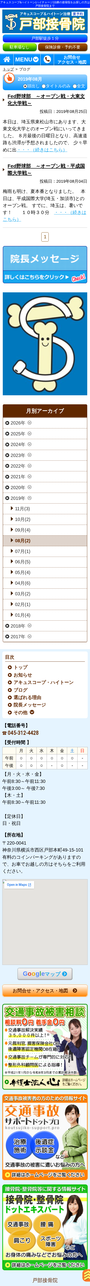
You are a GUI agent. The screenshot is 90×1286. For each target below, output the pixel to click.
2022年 (18, 465)
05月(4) (22, 572)
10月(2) (22, 519)
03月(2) (22, 593)
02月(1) (22, 604)
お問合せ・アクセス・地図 (40, 990)
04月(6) (22, 583)
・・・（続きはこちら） (42, 149)
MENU (23, 59)
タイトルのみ (58, 86)
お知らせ (23, 674)
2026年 (18, 422)
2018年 (18, 625)
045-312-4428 (23, 733)
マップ (42, 973)
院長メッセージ (30, 704)
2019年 (18, 498)
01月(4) (22, 615)
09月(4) (22, 530)
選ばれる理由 (28, 697)
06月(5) (22, 561)
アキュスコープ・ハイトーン (44, 682)
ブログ (21, 689)
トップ (8, 69)
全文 (81, 86)
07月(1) (22, 551)
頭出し (33, 86)
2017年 (18, 636)
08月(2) (22, 540)
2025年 (18, 433)
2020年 (18, 487)
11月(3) (22, 508)
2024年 (18, 444)
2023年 (18, 455)
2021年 (18, 476)
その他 (21, 712)
